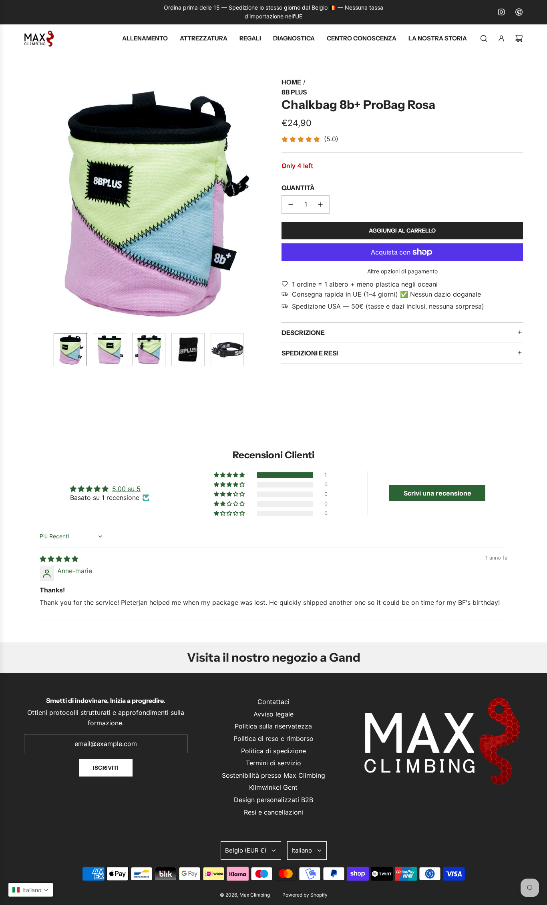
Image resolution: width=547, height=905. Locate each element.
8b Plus (294, 92)
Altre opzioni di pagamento (402, 271)
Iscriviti (106, 767)
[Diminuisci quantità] (291, 204)
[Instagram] (501, 12)
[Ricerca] (484, 38)
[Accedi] (501, 38)
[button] (30, 201)
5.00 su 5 (126, 489)
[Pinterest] (519, 12)
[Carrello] (519, 38)
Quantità (298, 188)
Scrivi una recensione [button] (437, 493)
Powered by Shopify (305, 895)
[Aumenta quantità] (320, 204)
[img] (59, 559)
